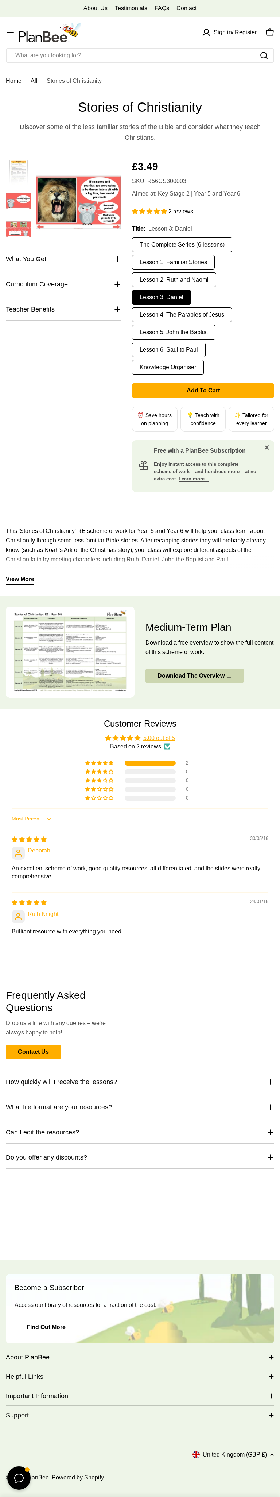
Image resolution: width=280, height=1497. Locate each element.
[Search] (264, 55)
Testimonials (131, 8)
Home (14, 81)
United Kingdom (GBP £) (235, 1454)
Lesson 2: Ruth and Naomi (174, 279)
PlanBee (37, 1477)
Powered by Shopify (78, 1477)
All (34, 81)
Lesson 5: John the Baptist (174, 332)
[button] (150, 211)
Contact (186, 8)
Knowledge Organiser (168, 367)
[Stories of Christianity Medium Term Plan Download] (70, 611)
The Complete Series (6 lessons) (182, 244)
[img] (29, 839)
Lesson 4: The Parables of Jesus (182, 315)
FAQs (162, 8)
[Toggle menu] (10, 32)
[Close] (266, 447)
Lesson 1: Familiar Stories (173, 262)
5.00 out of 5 (159, 738)
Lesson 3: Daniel (161, 297)
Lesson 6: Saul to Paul (169, 350)
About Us (95, 8)
